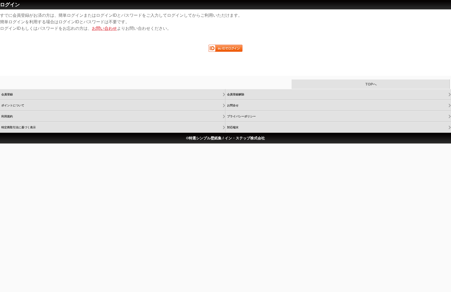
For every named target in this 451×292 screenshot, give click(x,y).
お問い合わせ (104, 28)
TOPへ (370, 84)
